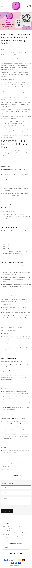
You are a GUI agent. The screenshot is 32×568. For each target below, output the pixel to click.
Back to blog (17, 475)
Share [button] (4, 49)
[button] (1, 5)
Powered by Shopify (20, 565)
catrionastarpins (14, 565)
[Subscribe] (27, 547)
